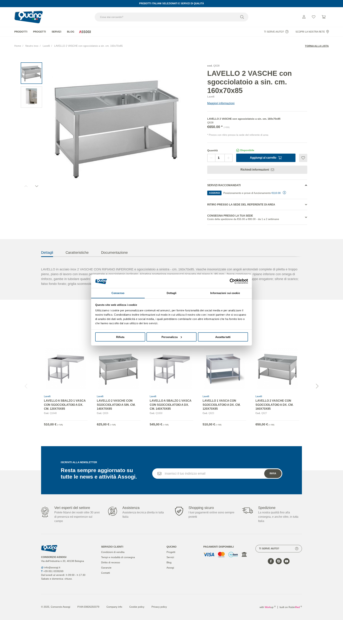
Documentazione (114, 252)
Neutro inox (31, 45)
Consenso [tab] (117, 293)
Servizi (56, 31)
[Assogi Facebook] (271, 561)
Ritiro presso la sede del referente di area (241, 204)
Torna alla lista (317, 46)
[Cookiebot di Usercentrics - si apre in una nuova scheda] (232, 281)
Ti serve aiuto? (274, 31)
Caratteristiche (77, 252)
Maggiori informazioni (221, 103)
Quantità (212, 150)
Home (17, 45)
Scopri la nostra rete (310, 31)
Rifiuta (120, 336)
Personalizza (169, 336)
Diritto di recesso (110, 562)
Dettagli (47, 252)
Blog (70, 31)
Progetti (39, 31)
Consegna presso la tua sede (243, 217)
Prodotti (20, 31)
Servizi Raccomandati (224, 185)
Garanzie (106, 567)
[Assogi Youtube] (287, 561)
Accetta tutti (222, 336)
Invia (273, 473)
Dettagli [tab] (172, 293)
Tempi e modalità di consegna (118, 557)
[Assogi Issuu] (279, 561)
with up (268, 607)
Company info (114, 606)
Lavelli (46, 45)
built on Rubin (291, 607)
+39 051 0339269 (53, 571)
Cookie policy (136, 606)
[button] (317, 386)
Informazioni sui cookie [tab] (225, 293)
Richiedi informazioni (254, 169)
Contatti (105, 572)
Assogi (85, 31)
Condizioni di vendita (113, 552)
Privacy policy (159, 606)
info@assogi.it (52, 567)
